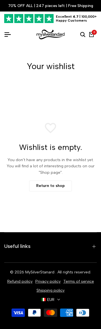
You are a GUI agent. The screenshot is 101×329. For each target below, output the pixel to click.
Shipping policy (50, 290)
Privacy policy (48, 281)
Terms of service (78, 281)
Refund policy (20, 281)
